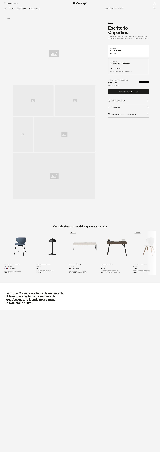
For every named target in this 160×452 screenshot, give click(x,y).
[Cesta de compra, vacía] (154, 4)
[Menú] (5, 8)
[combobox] (130, 8)
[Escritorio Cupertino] (117, 246)
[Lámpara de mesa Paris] (52, 246)
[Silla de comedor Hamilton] (20, 246)
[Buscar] (155, 8)
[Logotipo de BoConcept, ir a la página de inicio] (80, 4)
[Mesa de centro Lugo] (84, 246)
